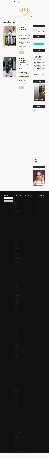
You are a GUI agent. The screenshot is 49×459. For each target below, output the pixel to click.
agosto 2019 (16, 303)
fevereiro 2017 (16, 360)
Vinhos (35, 161)
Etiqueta (36, 128)
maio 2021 (16, 266)
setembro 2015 (16, 391)
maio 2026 (16, 199)
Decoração (36, 126)
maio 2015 (16, 399)
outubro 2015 (16, 389)
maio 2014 (16, 422)
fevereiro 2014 (16, 428)
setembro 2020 (16, 279)
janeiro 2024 (16, 230)
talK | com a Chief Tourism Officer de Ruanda (38, 56)
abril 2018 (16, 332)
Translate (42, 31)
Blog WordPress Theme (21, 451)
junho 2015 (16, 397)
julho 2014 (16, 418)
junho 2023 (16, 242)
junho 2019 (16, 307)
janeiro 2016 (16, 383)
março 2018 (16, 334)
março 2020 (16, 291)
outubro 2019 (16, 299)
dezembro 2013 (17, 432)
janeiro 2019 (16, 315)
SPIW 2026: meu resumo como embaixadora (37, 61)
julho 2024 (16, 219)
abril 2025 (16, 209)
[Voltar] (34, 92)
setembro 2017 (16, 346)
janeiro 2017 (16, 362)
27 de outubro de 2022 (24, 31)
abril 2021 (16, 268)
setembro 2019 (16, 301)
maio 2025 (16, 207)
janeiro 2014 (16, 430)
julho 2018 (16, 326)
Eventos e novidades (38, 130)
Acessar (26, 197)
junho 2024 (16, 221)
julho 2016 (16, 371)
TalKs (35, 153)
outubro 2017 (16, 344)
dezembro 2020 (17, 275)
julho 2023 (16, 240)
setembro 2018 (16, 322)
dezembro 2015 (17, 385)
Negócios (36, 141)
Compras (36, 124)
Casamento (36, 120)
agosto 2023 (16, 238)
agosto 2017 (16, 348)
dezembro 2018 (17, 317)
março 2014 (16, 426)
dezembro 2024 (17, 211)
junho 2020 (16, 285)
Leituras (36, 134)
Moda (37, 223)
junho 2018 (16, 328)
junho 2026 (16, 197)
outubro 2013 (16, 436)
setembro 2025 (16, 203)
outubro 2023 (16, 234)
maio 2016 (16, 375)
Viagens (35, 159)
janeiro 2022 (16, 256)
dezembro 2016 (17, 364)
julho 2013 (16, 440)
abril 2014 (16, 424)
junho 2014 (16, 420)
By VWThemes (30, 451)
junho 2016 (16, 373)
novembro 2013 (17, 434)
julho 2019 (16, 305)
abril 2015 (16, 401)
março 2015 (16, 403)
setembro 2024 (16, 215)
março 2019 (16, 313)
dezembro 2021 (17, 258)
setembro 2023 (16, 236)
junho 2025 (16, 205)
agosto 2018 (16, 324)
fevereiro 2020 (16, 293)
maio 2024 (16, 223)
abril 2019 (16, 311)
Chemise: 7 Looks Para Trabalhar (23, 60)
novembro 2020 (17, 277)
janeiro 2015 (16, 407)
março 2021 (16, 270)
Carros (35, 118)
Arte (35, 112)
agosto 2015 (16, 393)
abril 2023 (16, 244)
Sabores (35, 145)
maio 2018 (16, 330)
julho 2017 (16, 350)
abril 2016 (16, 377)
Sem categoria (37, 147)
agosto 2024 (16, 217)
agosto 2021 (16, 264)
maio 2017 (16, 354)
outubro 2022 (16, 246)
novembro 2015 (17, 387)
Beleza (35, 114)
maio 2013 (16, 444)
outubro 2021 (16, 262)
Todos (35, 157)
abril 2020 (16, 289)
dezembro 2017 (17, 340)
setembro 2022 (16, 248)
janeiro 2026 (16, 201)
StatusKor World (37, 151)
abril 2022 (16, 252)
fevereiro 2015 (16, 405)
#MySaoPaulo (37, 110)
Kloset (35, 132)
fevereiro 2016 (16, 381)
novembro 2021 (17, 260)
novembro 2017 (17, 342)
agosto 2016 (16, 369)
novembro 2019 (17, 297)
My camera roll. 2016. (39, 65)
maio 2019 (16, 309)
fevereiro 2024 (16, 228)
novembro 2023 (17, 232)
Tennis (35, 155)
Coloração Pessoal (38, 122)
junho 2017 (16, 352)
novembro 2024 (17, 213)
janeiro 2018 (16, 338)
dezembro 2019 (17, 295)
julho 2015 (16, 395)
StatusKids (36, 149)
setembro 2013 (16, 438)
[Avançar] (44, 92)
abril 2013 (16, 446)
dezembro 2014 (17, 409)
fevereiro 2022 (16, 254)
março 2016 (16, 379)
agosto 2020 (16, 281)
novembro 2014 (17, 411)
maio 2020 (16, 287)
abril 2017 (16, 356)
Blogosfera (36, 116)
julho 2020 (16, 283)
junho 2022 (16, 250)
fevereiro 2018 (16, 336)
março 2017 (16, 358)
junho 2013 (16, 442)
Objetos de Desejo (38, 143)
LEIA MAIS (21, 53)
